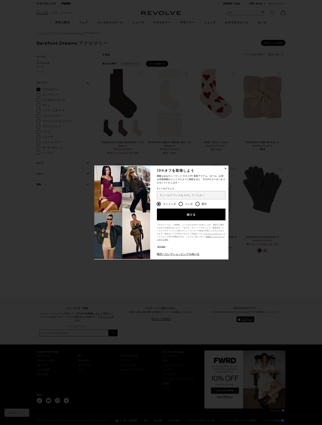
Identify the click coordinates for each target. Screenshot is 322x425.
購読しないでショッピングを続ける (178, 254)
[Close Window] (225, 168)
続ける (191, 214)
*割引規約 (161, 246)
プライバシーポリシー (213, 233)
